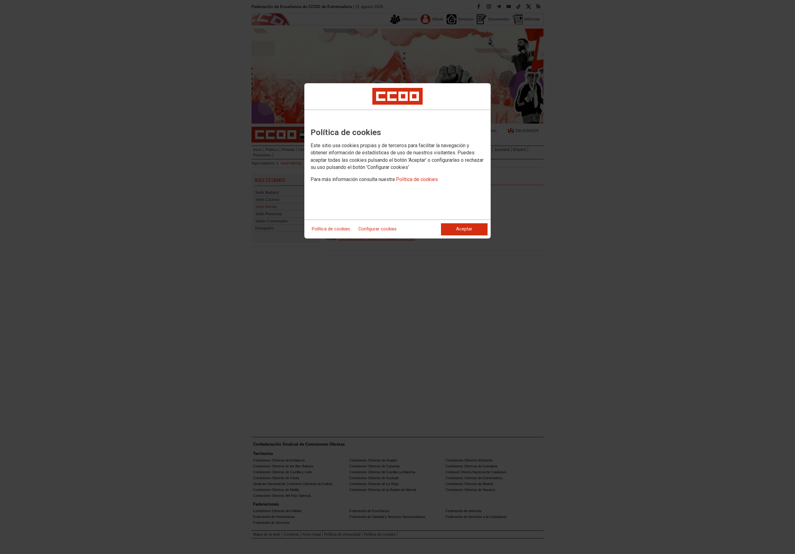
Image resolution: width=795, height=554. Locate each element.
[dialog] (397, 160)
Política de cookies (417, 179)
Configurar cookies (377, 229)
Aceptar (464, 229)
